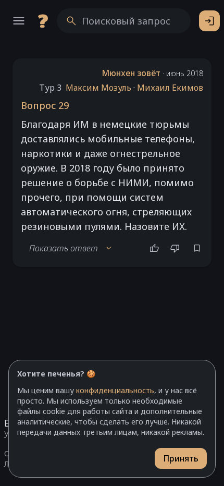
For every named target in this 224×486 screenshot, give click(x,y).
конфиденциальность (115, 390)
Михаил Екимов (170, 87)
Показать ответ (71, 248)
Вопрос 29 (45, 105)
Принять (180, 458)
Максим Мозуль (98, 87)
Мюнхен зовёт (131, 73)
